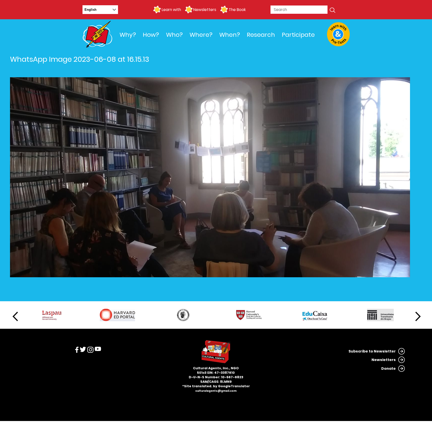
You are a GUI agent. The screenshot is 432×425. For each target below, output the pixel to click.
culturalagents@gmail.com (215, 391)
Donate (388, 368)
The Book (237, 9)
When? (229, 34)
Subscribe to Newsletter (372, 351)
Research (261, 34)
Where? (201, 34)
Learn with (171, 9)
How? (151, 34)
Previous (15, 317)
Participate (298, 34)
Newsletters (204, 9)
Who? (174, 34)
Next (418, 317)
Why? (128, 34)
